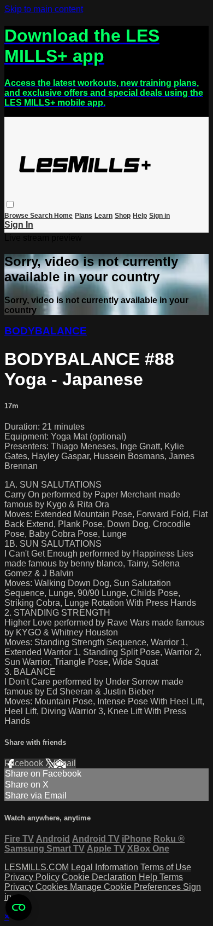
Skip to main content (43, 9)
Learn (103, 215)
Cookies (53, 887)
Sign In (18, 224)
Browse (17, 215)
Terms (171, 877)
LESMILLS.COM (36, 867)
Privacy (20, 887)
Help (140, 215)
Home (63, 215)
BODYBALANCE (45, 331)
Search (42, 215)
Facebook (24, 763)
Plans (83, 215)
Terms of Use (165, 867)
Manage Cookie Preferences (126, 887)
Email (65, 763)
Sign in (159, 215)
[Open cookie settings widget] (18, 907)
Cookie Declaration (99, 877)
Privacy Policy (32, 877)
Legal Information (104, 867)
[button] (10, 204)
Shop (123, 215)
